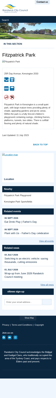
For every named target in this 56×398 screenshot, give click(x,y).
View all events (46, 241)
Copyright (39, 325)
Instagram (16, 337)
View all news (47, 284)
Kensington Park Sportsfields (18, 201)
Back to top (40, 144)
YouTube (10, 337)
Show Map (29, 318)
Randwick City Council (15, 8)
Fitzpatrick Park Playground (17, 195)
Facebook (4, 337)
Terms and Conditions (22, 325)
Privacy (5, 325)
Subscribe (47, 302)
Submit (50, 19)
